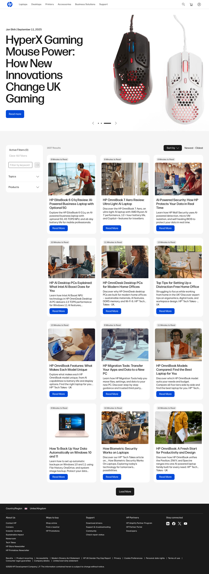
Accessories (64, 4)
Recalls (9, 558)
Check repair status (95, 535)
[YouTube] (185, 523)
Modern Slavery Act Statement (66, 558)
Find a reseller (53, 527)
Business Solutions (85, 4)
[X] (179, 523)
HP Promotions (53, 531)
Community (91, 531)
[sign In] (199, 4)
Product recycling (24, 558)
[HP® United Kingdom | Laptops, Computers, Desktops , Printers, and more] (10, 4)
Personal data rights (155, 558)
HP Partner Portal (134, 527)
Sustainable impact (15, 535)
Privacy (117, 558)
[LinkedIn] (167, 523)
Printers (49, 4)
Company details (42, 561)
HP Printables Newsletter (17, 550)
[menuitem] (23, 4)
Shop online (51, 523)
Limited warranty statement (65, 561)
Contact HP (11, 523)
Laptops (23, 4)
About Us (10, 517)
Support (103, 4)
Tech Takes (11, 542)
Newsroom (11, 538)
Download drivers (94, 523)
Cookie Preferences (133, 558)
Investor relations (14, 531)
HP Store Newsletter (15, 546)
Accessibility (42, 558)
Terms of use (174, 558)
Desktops (36, 4)
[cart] (191, 4)
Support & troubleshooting (98, 527)
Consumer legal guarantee (18, 561)
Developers (131, 531)
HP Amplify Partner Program (139, 523)
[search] (183, 4)
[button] (93, 123)
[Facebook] (173, 523)
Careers (10, 527)
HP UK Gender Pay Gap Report (97, 558)
